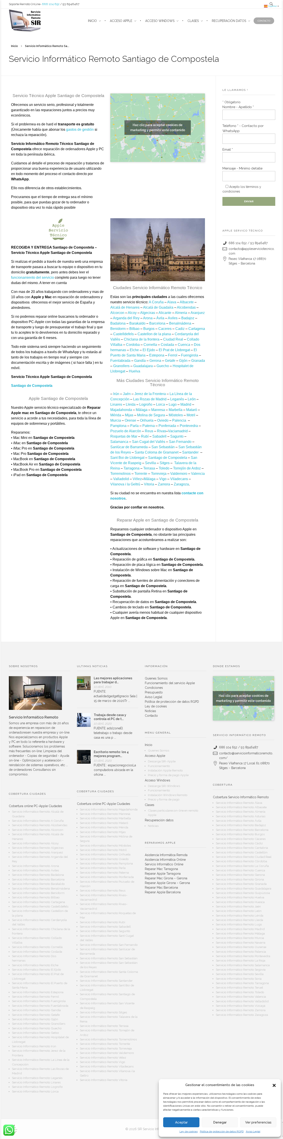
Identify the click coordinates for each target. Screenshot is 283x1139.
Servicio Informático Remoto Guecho (37, 1028)
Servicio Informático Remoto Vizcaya (240, 1005)
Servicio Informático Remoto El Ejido (36, 969)
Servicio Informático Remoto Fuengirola (39, 1001)
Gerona (155, 360)
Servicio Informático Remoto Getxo (35, 1032)
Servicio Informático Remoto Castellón (242, 852)
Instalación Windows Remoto (167, 795)
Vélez (137, 479)
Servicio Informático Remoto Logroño (37, 1086)
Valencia (198, 473)
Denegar (220, 1122)
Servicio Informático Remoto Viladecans (107, 1066)
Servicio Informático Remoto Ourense (241, 947)
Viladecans (179, 479)
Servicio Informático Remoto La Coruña (242, 866)
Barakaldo (137, 323)
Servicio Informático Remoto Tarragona (242, 983)
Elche (134, 350)
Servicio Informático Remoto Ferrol (35, 996)
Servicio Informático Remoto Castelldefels (40, 906)
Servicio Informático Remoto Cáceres (241, 839)
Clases (149, 805)
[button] (274, 1085)
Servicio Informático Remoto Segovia (241, 969)
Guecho (163, 366)
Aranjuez (198, 313)
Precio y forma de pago (164, 799)
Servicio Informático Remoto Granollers (38, 1023)
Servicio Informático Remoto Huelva (240, 897)
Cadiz (180, 329)
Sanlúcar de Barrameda (129, 447)
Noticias (150, 711)
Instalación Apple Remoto (165, 770)
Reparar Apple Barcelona (163, 892)
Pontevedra (189, 426)
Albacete (187, 302)
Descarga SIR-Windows (164, 786)
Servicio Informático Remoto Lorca (35, 1091)
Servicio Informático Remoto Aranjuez (37, 852)
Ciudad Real (173, 339)
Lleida (131, 404)
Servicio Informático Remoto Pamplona (106, 863)
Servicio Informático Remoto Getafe (36, 1014)
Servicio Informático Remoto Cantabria (242, 847)
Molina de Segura (151, 415)
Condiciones (154, 687)
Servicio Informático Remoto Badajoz (241, 825)
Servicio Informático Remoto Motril (103, 850)
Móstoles (176, 415)
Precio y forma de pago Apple (168, 775)
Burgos (149, 329)
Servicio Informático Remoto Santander (106, 980)
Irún (116, 394)
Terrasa (149, 468)
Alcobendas (186, 307)
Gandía (140, 360)
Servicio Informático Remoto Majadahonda (109, 809)
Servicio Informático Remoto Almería (240, 811)
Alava (171, 302)
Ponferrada (167, 426)
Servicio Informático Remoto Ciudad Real (244, 857)
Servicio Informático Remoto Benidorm (38, 893)
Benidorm (118, 329)
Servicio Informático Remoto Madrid (240, 929)
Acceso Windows (157, 780)
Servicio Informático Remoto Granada (241, 884)
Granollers (121, 366)
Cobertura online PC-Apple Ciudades (35, 806)
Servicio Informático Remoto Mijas (103, 832)
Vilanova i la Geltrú (125, 484)
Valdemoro (178, 473)
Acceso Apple (155, 755)
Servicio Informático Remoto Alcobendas (39, 825)
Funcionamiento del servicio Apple (170, 683)
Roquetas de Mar (123, 436)
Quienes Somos (156, 678)
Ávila (160, 318)
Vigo (162, 479)
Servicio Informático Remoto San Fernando (109, 944)
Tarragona (132, 468)
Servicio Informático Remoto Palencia (241, 951)
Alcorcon (117, 313)
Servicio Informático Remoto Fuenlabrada (40, 1005)
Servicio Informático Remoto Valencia (241, 996)
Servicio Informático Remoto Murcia (240, 938)
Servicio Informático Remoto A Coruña (38, 820)
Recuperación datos (159, 820)
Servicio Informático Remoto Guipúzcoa (243, 893)
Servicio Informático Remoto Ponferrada (107, 877)
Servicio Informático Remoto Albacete (241, 807)
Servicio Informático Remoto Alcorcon (37, 829)
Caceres (165, 329)
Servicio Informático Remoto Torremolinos (108, 1039)
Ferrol (172, 355)
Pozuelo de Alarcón (125, 431)
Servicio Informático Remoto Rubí (102, 922)
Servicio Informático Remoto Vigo (102, 1062)
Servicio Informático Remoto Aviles (35, 870)
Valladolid (121, 479)
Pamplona (118, 426)
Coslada (167, 345)
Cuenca (184, 345)
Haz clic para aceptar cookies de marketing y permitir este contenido (157, 127)
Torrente (140, 473)
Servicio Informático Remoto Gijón (35, 1019)
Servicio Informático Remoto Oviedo (104, 859)
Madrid (185, 404)
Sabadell (159, 436)
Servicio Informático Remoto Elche (35, 965)
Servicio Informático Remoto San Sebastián (109, 958)
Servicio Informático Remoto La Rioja (240, 960)
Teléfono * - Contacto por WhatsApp (243, 128)
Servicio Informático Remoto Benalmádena (41, 888)
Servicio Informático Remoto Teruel (239, 987)
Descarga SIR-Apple (162, 761)
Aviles (173, 318)
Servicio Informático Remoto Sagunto (105, 931)
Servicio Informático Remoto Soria (239, 978)
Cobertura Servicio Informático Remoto (241, 797)
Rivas (161, 431)
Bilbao (134, 329)
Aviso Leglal (253, 1131)
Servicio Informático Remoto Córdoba (241, 861)
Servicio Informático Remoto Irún (34, 1046)
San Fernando (180, 442)
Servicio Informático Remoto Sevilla (240, 974)
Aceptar (181, 1122)
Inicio (14, 46)
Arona (148, 318)
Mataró (191, 410)
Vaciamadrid (178, 431)
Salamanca (119, 442)
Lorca (160, 404)
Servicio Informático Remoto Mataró (104, 823)
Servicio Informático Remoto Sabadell (105, 926)
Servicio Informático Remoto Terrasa (104, 1026)
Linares (116, 404)
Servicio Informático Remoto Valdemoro (107, 1053)
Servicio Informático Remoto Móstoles (105, 845)
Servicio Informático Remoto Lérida (239, 915)
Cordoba (133, 345)
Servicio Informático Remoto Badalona (38, 874)
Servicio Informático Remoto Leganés (37, 1078)
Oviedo (162, 420)
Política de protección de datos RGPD (222, 1131)
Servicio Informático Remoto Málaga (240, 933)
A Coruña (156, 302)
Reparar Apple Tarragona (163, 873)
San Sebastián (163, 447)
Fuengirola (189, 355)
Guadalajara (143, 366)
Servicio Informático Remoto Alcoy (35, 843)
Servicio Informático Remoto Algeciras (37, 847)
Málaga (141, 410)
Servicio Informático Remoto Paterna (104, 872)
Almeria (181, 313)
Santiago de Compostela (167, 457)
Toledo (164, 468)
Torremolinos (120, 473)
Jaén (127, 394)
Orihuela (146, 420)
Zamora (164, 484)
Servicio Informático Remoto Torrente (105, 1044)
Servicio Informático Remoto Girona (240, 879)
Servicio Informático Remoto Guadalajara (243, 888)
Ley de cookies (189, 1131)
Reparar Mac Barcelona (161, 887)
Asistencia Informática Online (165, 859)
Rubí (145, 436)
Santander (190, 452)
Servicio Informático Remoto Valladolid (242, 1001)
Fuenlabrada (120, 360)
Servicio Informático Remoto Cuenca (240, 870)
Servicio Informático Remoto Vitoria (103, 1080)
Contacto (151, 715)
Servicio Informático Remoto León (239, 911)
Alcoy (132, 313)
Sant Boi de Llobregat (127, 457)
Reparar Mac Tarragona (161, 869)
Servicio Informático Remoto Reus (102, 890)
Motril (191, 415)
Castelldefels (123, 334)
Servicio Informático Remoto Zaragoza (242, 1014)
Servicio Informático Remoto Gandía (36, 1010)
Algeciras (147, 313)
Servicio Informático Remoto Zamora (241, 1010)
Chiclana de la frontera (141, 339)
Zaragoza (181, 484)
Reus (149, 431)
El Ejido (149, 350)
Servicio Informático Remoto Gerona (240, 874)
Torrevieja (158, 473)
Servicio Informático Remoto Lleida (239, 920)
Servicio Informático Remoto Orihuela (105, 854)
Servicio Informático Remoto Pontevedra (243, 956)
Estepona (156, 355)
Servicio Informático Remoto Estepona (37, 992)
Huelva (134, 371)
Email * (227, 150)
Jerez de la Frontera (150, 394)
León (192, 399)
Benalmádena (180, 323)
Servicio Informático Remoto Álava (239, 802)
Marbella (175, 410)
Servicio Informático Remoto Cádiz (239, 843)
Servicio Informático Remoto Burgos (240, 834)
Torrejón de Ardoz (187, 468)
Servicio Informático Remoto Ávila (238, 820)
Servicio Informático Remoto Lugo (239, 924)
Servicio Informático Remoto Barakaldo (38, 884)
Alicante (165, 313)
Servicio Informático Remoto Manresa (105, 814)
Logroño (145, 404)
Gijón (183, 360)
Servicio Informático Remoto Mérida (104, 827)
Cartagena (196, 329)
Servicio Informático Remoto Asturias (240, 816)
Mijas (129, 415)
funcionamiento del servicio (32, 277)
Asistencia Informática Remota (166, 855)
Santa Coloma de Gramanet (156, 452)
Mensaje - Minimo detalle (242, 168)
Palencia (179, 420)
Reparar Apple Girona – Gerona (167, 883)
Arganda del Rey (126, 318)
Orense (130, 420)
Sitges (165, 463)
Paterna (148, 426)
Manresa (158, 410)
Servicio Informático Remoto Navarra (240, 942)
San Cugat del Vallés (148, 442)
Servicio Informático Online (164, 864)
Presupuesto (154, 692)
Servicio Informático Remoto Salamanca (243, 965)
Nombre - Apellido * (238, 107)
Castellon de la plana (154, 334)
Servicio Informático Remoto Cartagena (38, 902)
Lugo (173, 404)
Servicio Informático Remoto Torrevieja (106, 1048)
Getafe (170, 360)
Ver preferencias (258, 1122)
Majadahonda (121, 410)
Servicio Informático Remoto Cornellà (37, 947)
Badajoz (187, 318)
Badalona (118, 323)
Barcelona (157, 323)
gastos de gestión (80, 129)
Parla (134, 426)
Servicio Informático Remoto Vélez (103, 1057)
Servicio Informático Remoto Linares (36, 1082)
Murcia (115, 420)
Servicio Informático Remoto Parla (103, 868)
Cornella (150, 345)
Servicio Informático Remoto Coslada (37, 951)
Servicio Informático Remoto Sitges (103, 1012)
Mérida (115, 415)
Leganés (177, 399)
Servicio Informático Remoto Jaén (238, 906)
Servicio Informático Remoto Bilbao (36, 897)
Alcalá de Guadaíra (158, 307)
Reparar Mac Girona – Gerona (166, 878)
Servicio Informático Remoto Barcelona (38, 879)
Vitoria (149, 484)
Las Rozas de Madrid (149, 399)
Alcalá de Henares (125, 307)
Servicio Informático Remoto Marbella (105, 818)
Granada (198, 360)
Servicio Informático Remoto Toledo (240, 992)
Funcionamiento (159, 766)
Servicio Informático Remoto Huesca (240, 902)
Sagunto (177, 436)
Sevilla (150, 463)
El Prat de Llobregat (174, 350)
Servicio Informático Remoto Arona (35, 866)
